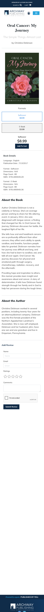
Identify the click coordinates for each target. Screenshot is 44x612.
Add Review (8, 345)
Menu (36, 13)
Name (5, 351)
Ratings (6, 371)
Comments (7, 382)
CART (26, 5)
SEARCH (16, 5)
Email (5, 361)
